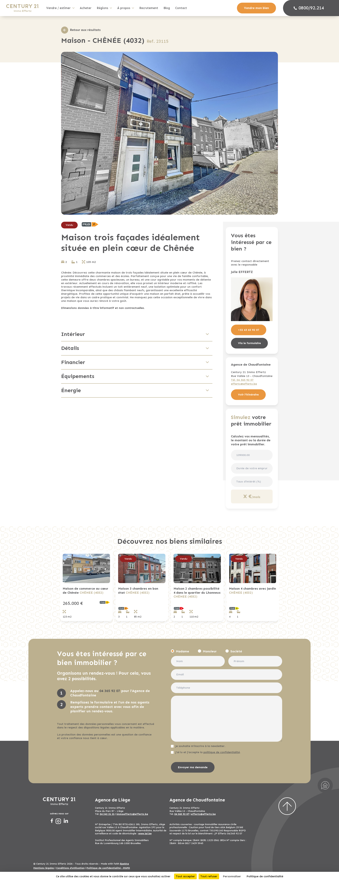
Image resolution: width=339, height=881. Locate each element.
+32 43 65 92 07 (248, 330)
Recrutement (148, 8)
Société (236, 651)
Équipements (77, 376)
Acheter (85, 8)
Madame (182, 651)
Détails (70, 348)
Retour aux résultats (85, 30)
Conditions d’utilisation (70, 868)
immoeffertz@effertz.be (132, 814)
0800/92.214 (311, 8)
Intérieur (73, 334)
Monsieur (210, 651)
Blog (166, 8)
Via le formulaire (249, 343)
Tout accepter (185, 876)
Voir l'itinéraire (248, 394)
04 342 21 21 (107, 814)
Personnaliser (232, 876)
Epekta (124, 863)
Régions (102, 8)
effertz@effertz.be (244, 383)
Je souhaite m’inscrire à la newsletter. (200, 746)
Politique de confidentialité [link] (264, 876)
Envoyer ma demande (192, 767)
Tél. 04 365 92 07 (242, 380)
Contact (181, 8)
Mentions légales (43, 868)
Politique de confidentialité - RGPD (108, 868)
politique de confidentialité (221, 752)
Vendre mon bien (256, 8)
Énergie (71, 390)
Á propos (123, 8)
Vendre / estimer (58, 8)
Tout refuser (208, 876)
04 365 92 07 (109, 691)
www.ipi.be (145, 833)
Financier (73, 362)
